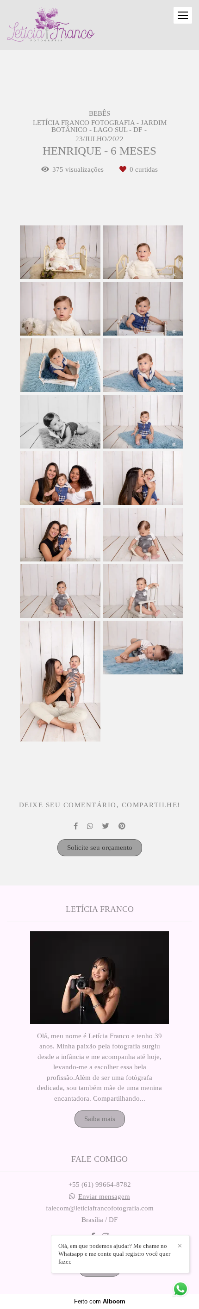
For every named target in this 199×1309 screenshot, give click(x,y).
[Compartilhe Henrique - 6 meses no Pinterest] (121, 826)
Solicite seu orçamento (99, 847)
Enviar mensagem (104, 1196)
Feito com (99, 1301)
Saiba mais (99, 1118)
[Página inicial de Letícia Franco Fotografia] (50, 25)
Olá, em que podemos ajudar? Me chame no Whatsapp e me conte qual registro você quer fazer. (114, 1253)
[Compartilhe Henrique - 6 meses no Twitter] (105, 826)
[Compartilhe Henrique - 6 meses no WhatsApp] (90, 826)
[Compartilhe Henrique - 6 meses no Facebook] (76, 826)
